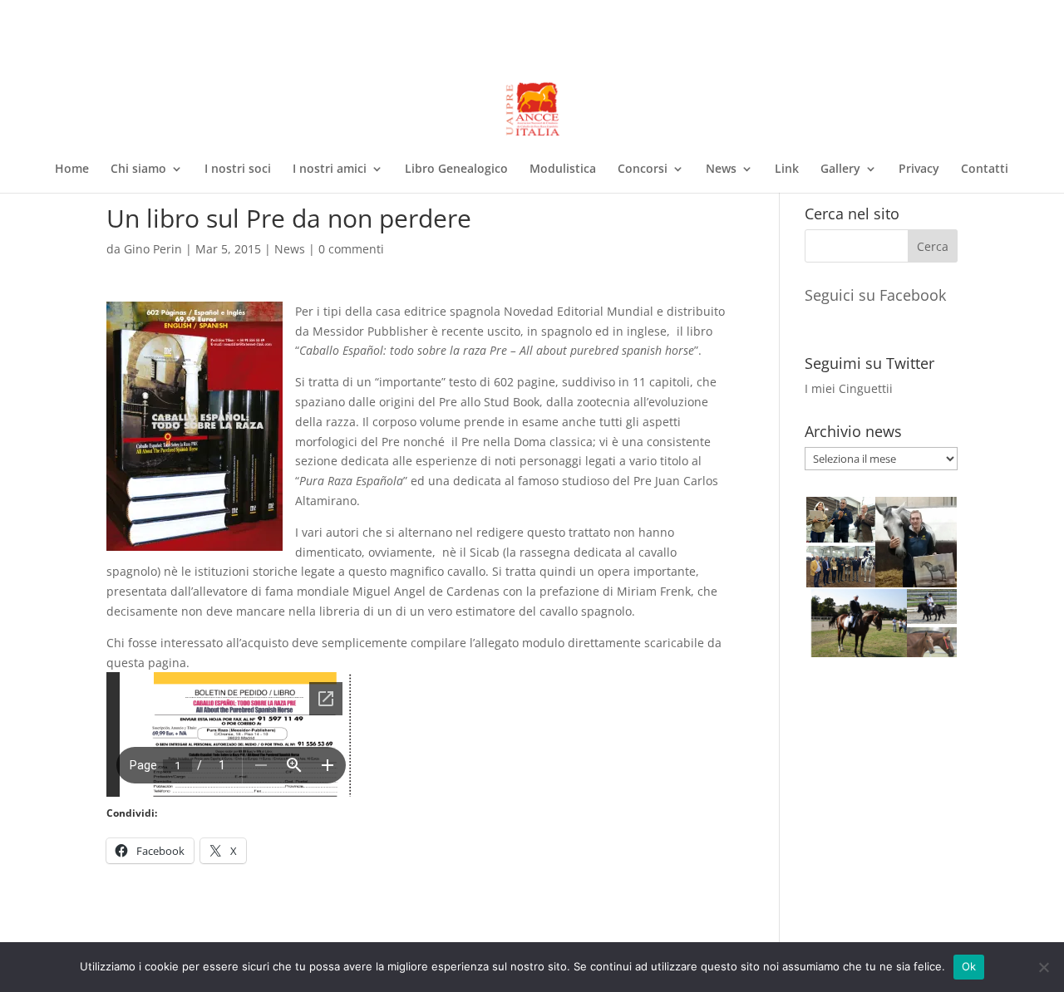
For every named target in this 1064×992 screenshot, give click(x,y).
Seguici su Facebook (875, 295)
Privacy (919, 169)
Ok (969, 966)
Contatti (984, 169)
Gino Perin (153, 249)
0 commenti (351, 249)
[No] (1043, 967)
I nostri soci (237, 169)
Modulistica (563, 169)
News (721, 169)
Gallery (840, 169)
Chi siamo (138, 169)
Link (787, 169)
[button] (839, 519)
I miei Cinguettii (849, 388)
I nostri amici (330, 169)
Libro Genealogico (456, 169)
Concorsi (642, 169)
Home (72, 169)
